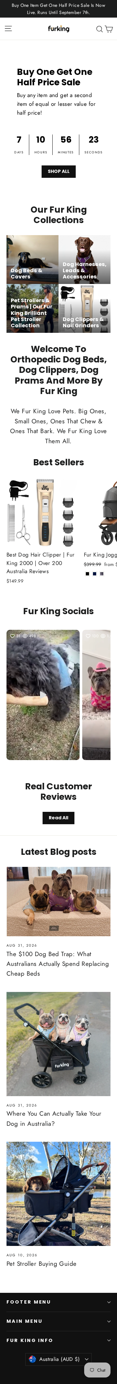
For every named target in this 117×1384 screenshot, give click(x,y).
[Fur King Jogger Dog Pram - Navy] (94, 574)
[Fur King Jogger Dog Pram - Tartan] (101, 574)
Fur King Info (29, 1340)
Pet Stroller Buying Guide (41, 1263)
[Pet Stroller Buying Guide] (58, 1194)
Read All (58, 817)
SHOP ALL (59, 171)
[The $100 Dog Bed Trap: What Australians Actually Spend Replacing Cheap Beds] (58, 901)
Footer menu (28, 1302)
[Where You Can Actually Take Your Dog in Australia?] (58, 1044)
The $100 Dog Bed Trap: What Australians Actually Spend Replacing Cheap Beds (57, 964)
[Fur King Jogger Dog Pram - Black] (87, 574)
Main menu (24, 1321)
